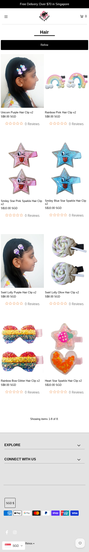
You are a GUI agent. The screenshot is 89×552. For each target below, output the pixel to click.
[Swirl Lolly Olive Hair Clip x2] (66, 261)
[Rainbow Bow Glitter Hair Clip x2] (22, 349)
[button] (44, 45)
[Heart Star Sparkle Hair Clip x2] (66, 349)
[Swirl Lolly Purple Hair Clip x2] (22, 261)
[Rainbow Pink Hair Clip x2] (66, 81)
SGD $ (10, 503)
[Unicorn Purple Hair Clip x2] (22, 81)
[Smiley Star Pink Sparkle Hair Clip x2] (22, 169)
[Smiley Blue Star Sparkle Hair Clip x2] (66, 169)
